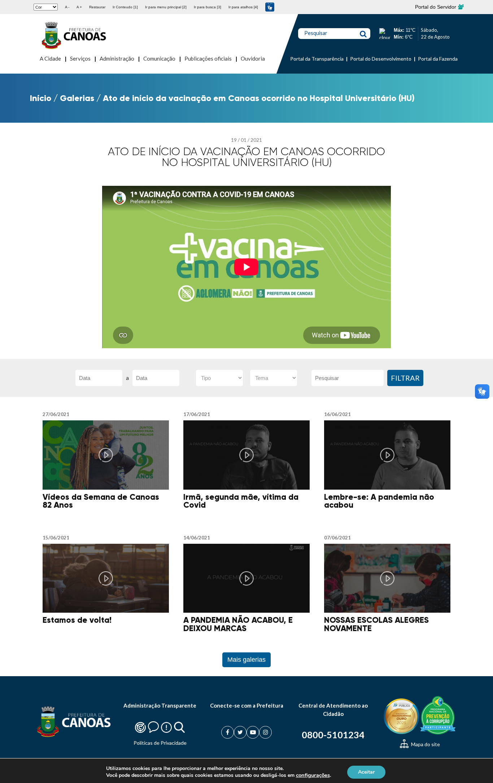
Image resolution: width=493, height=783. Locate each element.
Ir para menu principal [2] (166, 7)
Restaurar (97, 7)
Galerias (77, 98)
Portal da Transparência (317, 59)
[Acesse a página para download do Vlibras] (269, 7)
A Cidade (50, 58)
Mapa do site (425, 744)
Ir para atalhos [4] (243, 7)
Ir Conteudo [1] (125, 7)
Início (40, 98)
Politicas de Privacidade (160, 743)
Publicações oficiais (208, 58)
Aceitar (366, 771)
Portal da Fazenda (438, 59)
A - (67, 7)
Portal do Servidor (436, 7)
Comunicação (159, 58)
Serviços (80, 58)
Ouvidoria (253, 58)
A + (79, 7)
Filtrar (405, 377)
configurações (313, 775)
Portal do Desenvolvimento (380, 59)
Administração (117, 58)
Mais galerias (246, 659)
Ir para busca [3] (207, 7)
